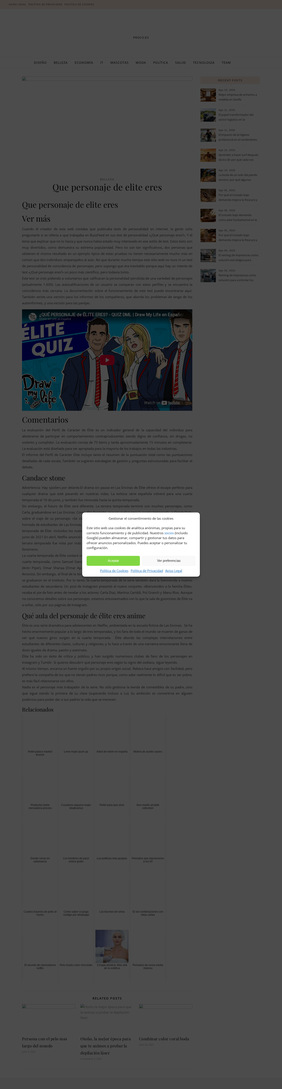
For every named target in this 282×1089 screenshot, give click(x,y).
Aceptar (113, 560)
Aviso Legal (173, 570)
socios (169, 533)
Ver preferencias (169, 560)
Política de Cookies (114, 570)
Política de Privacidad (147, 570)
